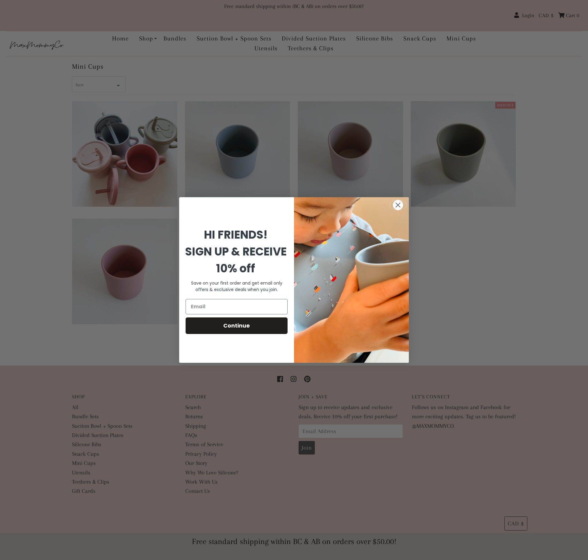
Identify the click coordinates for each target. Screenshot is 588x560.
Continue (236, 325)
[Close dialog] (398, 205)
